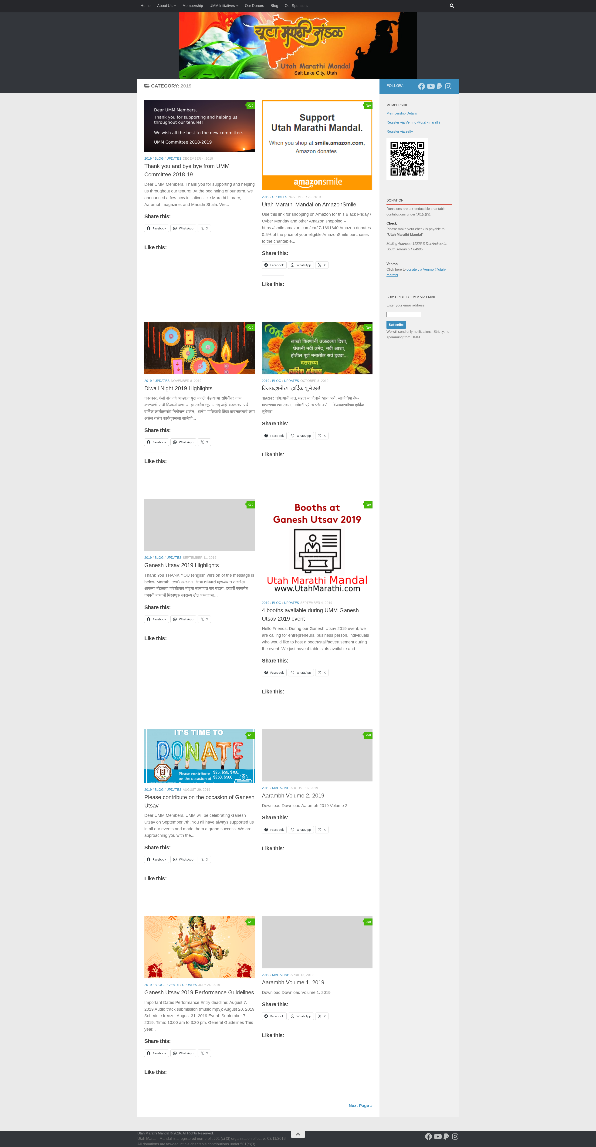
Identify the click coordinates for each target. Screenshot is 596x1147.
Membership (193, 6)
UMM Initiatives (222, 6)
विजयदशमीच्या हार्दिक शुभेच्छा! (291, 388)
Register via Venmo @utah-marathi (413, 122)
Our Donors (254, 6)
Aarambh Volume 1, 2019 (293, 982)
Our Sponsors (296, 6)
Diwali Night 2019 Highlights (178, 388)
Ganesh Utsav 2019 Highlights (181, 565)
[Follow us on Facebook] (421, 86)
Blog (274, 6)
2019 (148, 158)
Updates (173, 158)
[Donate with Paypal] (439, 86)
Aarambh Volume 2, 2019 (293, 796)
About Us (165, 6)
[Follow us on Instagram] (448, 86)
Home (146, 6)
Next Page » (360, 1105)
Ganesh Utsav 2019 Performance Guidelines (199, 992)
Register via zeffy (399, 131)
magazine (280, 788)
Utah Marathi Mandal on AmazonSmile (309, 205)
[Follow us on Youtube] (430, 86)
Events (172, 985)
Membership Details (401, 113)
